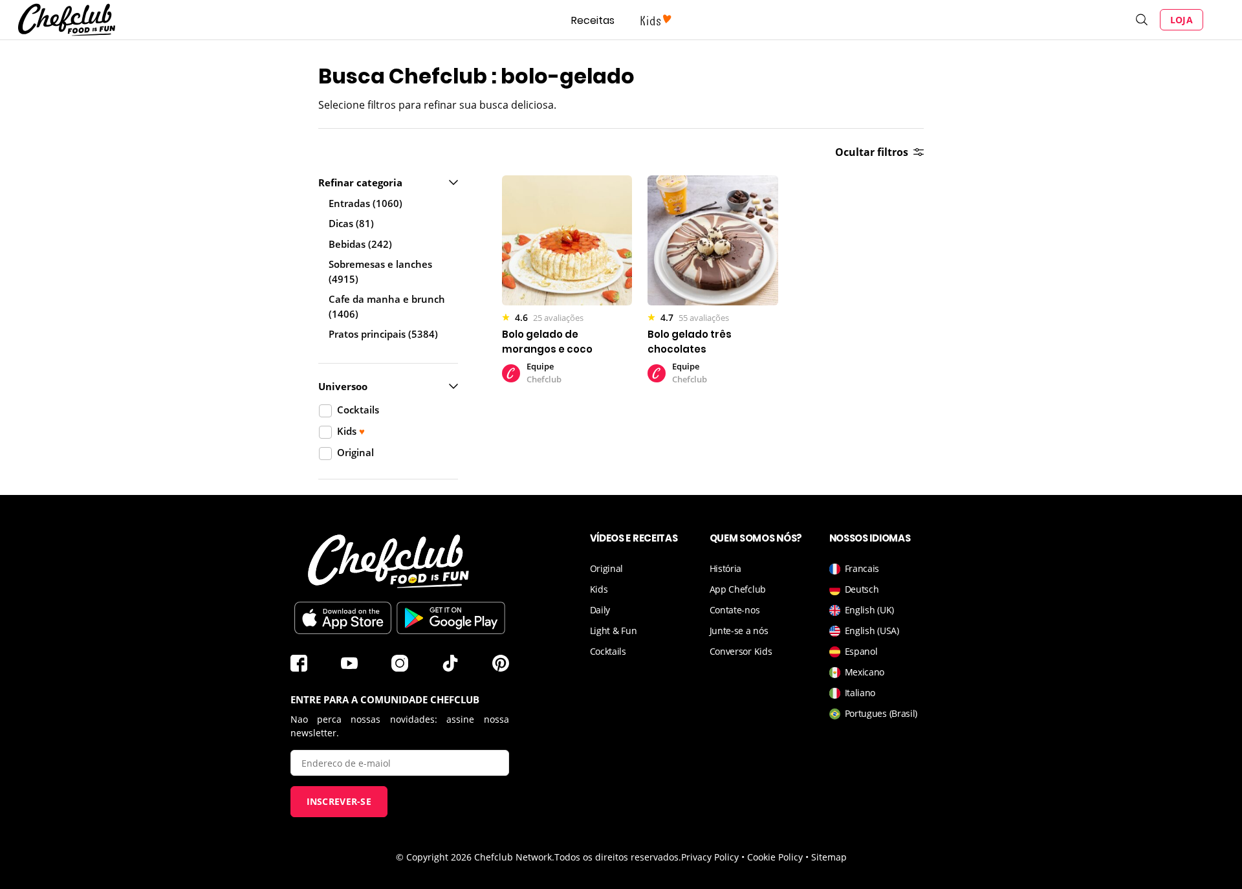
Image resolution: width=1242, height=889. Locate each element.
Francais (862, 568)
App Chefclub (738, 589)
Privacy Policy (710, 857)
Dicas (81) (351, 223)
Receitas (593, 20)
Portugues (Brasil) (881, 713)
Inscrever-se (339, 801)
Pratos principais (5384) (383, 333)
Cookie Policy (775, 857)
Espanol (861, 651)
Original (607, 568)
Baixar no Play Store (451, 618)
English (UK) (869, 610)
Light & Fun (613, 630)
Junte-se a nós (739, 630)
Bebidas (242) (360, 243)
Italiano (860, 692)
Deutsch (862, 589)
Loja (1181, 20)
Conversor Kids (741, 651)
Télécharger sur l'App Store (342, 618)
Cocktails (608, 651)
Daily (600, 610)
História (726, 568)
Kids (599, 589)
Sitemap (829, 857)
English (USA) (872, 630)
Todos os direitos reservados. (617, 857)
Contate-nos (735, 610)
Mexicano (865, 672)
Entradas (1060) (365, 203)
